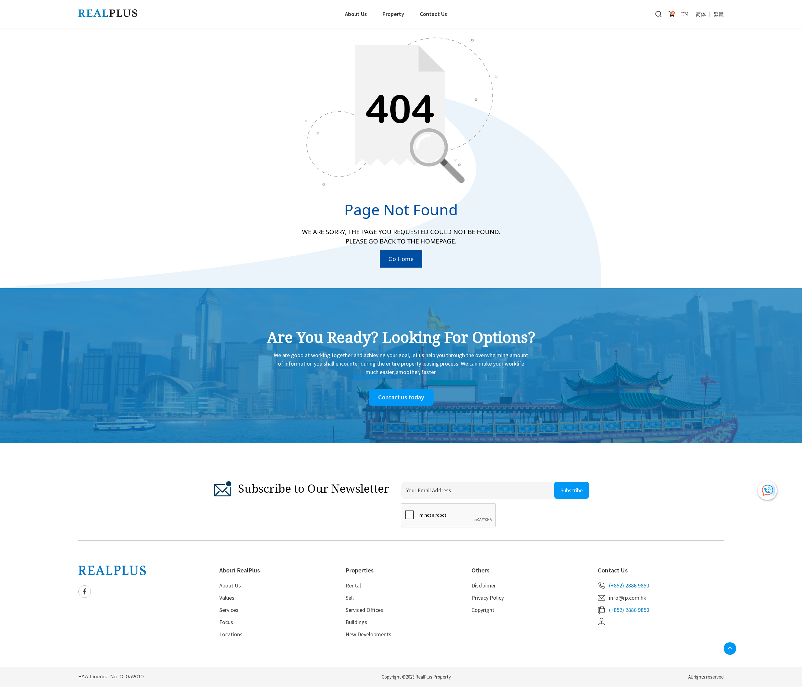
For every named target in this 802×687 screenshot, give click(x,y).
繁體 (719, 14)
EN (684, 14)
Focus (226, 622)
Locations (230, 634)
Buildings (356, 622)
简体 (701, 14)
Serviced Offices (364, 609)
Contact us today (401, 397)
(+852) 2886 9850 (629, 585)
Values (226, 597)
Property (393, 14)
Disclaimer (483, 585)
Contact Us (433, 14)
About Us (356, 14)
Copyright (482, 609)
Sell (350, 597)
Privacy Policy (487, 597)
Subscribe (571, 490)
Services (228, 609)
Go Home (401, 259)
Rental (353, 585)
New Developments (368, 634)
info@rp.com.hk (627, 597)
